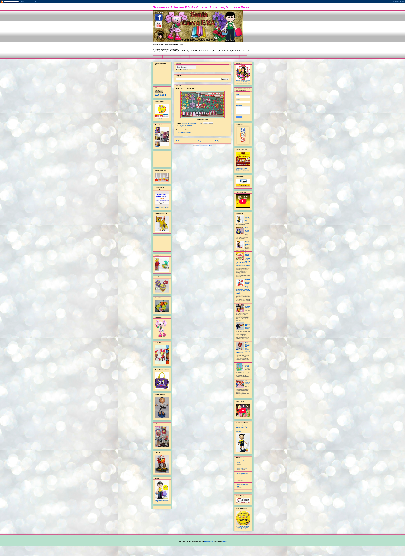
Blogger (224, 541)
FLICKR (243, 57)
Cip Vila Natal (184, 126)
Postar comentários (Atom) (205, 145)
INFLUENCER (212, 57)
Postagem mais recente (183, 141)
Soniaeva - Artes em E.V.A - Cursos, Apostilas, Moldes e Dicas (201, 7)
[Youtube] (243, 136)
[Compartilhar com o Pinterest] (212, 123)
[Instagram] (243, 142)
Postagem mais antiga (222, 141)
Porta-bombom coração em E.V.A (247, 383)
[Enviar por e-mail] (204, 123)
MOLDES (221, 57)
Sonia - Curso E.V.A (242, 468)
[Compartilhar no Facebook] (210, 123)
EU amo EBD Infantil (242, 473)
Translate (189, 69)
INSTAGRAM (176, 57)
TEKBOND (166, 57)
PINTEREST (203, 57)
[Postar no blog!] (206, 123)
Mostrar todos (247, 490)
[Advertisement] (161, 158)
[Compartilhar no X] (208, 123)
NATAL (190, 126)
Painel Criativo (241, 479)
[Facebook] (243, 132)
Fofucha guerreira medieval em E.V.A (247, 243)
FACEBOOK (185, 57)
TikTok (236, 57)
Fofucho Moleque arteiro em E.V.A (247, 218)
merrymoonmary (208, 541)
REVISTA (229, 57)
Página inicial (202, 141)
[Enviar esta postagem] (200, 123)
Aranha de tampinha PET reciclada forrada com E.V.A (247, 326)
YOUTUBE (193, 57)
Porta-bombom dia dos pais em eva (247, 230)
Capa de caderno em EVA (247, 365)
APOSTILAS (158, 57)
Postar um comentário (184, 132)
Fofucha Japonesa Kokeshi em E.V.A (247, 307)
